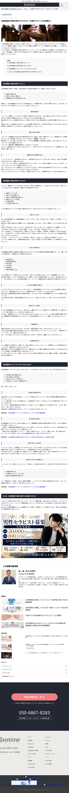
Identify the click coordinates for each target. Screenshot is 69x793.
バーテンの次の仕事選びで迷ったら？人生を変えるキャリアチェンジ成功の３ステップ (43, 652)
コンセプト (47, 737)
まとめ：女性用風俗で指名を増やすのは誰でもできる (25, 72)
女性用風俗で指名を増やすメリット (19, 63)
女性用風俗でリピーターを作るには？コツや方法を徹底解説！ (27, 413)
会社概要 (30, 760)
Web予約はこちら (34, 697)
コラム (46, 747)
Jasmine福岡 (48, 764)
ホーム (29, 737)
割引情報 (30, 740)
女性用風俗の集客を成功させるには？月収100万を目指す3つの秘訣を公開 (31, 437)
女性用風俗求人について (34, 676)
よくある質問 (48, 750)
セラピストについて (7, 14)
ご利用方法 (30, 747)
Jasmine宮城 (31, 767)
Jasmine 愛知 (48, 760)
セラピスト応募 (32, 754)
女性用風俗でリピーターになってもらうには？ (23, 69)
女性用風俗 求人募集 (33, 750)
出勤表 (46, 744)
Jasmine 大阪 (31, 764)
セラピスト (47, 740)
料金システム (31, 744)
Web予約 (61, 6)
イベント (47, 757)
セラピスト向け (34, 673)
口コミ (29, 757)
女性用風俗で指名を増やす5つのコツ (20, 66)
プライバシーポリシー (50, 754)
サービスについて (30, 648)
